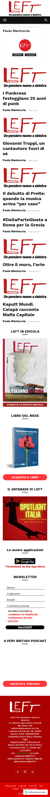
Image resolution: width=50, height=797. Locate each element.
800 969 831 (22, 753)
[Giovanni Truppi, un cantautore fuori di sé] (25, 128)
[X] (32, 772)
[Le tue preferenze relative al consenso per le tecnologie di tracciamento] (35, 792)
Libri (41, 786)
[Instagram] (25, 772)
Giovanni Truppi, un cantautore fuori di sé (24, 148)
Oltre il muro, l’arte (24, 264)
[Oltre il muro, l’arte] (25, 249)
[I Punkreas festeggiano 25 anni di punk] (25, 78)
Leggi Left (22, 786)
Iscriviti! (25, 627)
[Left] (25, 8)
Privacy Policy (25, 767)
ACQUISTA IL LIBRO (25, 477)
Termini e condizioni (25, 764)
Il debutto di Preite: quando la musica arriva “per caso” (24, 198)
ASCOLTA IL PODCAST (25, 683)
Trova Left (33, 786)
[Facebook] (17, 772)
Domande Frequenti (29, 789)
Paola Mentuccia (14, 110)
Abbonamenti (10, 786)
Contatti (16, 789)
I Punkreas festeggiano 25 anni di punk (24, 98)
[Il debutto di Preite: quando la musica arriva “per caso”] (25, 178)
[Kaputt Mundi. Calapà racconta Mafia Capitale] (25, 289)
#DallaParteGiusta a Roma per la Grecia (25, 222)
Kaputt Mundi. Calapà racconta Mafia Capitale (21, 309)
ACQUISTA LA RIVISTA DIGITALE (25, 404)
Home (5, 26)
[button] (4, 20)
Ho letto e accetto (23, 616)
